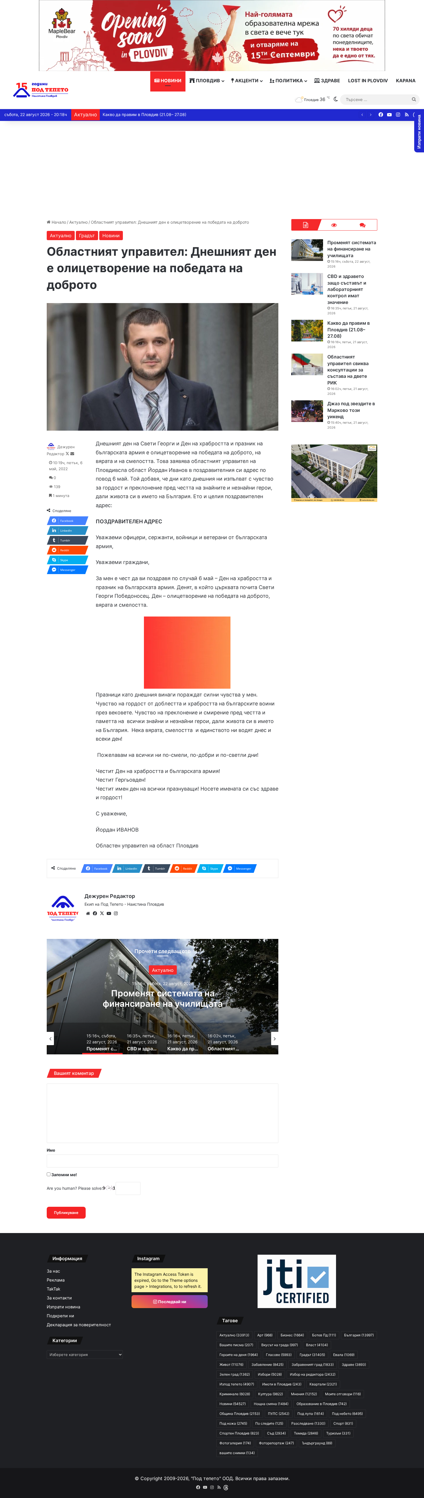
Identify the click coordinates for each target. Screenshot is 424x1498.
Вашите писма (236, 1345)
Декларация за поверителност (79, 1324)
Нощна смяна (271, 1404)
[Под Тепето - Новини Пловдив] (40, 90)
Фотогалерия (235, 1443)
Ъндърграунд (317, 1443)
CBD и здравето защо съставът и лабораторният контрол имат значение (162, 1003)
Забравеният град (313, 1364)
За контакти (59, 1298)
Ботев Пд (324, 1335)
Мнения (304, 1394)
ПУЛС (278, 1413)
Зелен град (234, 1374)
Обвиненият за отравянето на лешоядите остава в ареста (160, 114)
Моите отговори (343, 1394)
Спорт (343, 1423)
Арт (265, 1335)
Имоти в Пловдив (281, 1384)
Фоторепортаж (276, 1443)
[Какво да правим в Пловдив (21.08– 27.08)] (307, 330)
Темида (306, 1433)
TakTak (53, 1289)
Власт (317, 1345)
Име (51, 1150)
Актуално (78, 222)
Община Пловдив (239, 1413)
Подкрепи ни (60, 1315)
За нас (53, 1271)
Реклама (56, 1280)
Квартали (323, 1384)
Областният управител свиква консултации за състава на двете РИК (348, 370)
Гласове (279, 1355)
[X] (101, 913)
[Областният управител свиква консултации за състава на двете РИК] (307, 364)
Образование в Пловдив (322, 1404)
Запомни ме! (63, 1174)
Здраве (330, 80)
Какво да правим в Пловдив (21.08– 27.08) (348, 329)
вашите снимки (237, 1453)
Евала (343, 1355)
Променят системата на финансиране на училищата (351, 249)
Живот (231, 1364)
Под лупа (310, 1413)
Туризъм (338, 1433)
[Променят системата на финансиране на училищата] (307, 250)
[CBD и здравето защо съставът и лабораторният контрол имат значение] (307, 284)
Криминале (234, 1394)
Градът (87, 235)
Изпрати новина (63, 1307)
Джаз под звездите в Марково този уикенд (351, 410)
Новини (170, 80)
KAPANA (406, 80)
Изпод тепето (236, 1384)
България (359, 1335)
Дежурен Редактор (110, 896)
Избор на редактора (312, 1374)
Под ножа (233, 1423)
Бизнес (292, 1335)
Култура (270, 1394)
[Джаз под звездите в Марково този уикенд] (307, 411)
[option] (163, 996)
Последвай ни (171, 1301)
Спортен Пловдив (239, 1433)
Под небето (347, 1413)
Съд (276, 1433)
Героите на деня (238, 1355)
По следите (269, 1423)
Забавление (268, 1364)
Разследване (308, 1423)
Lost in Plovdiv (368, 80)
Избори (270, 1374)
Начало (58, 222)
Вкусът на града (279, 1345)
